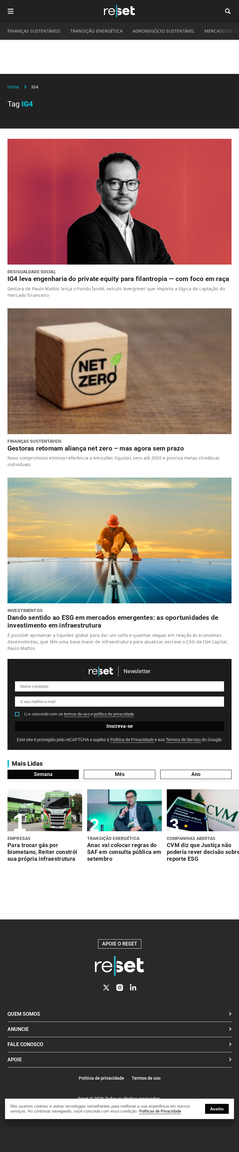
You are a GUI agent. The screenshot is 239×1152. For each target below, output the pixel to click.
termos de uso (77, 714)
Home (13, 86)
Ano (195, 774)
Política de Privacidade (132, 739)
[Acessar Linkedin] (133, 987)
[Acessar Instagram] (119, 987)
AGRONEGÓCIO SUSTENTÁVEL (163, 31)
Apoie (14, 1060)
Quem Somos (23, 1014)
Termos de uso (146, 1078)
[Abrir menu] (10, 11)
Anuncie (18, 1029)
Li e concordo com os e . (79, 714)
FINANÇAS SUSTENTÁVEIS (33, 31)
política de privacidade (114, 714)
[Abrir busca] (228, 11)
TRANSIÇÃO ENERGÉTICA (96, 31)
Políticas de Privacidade (160, 1111)
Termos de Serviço (184, 739)
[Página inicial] (119, 966)
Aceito (217, 1108)
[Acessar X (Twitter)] (106, 987)
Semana (43, 774)
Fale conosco (25, 1044)
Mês (119, 774)
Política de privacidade (101, 1078)
